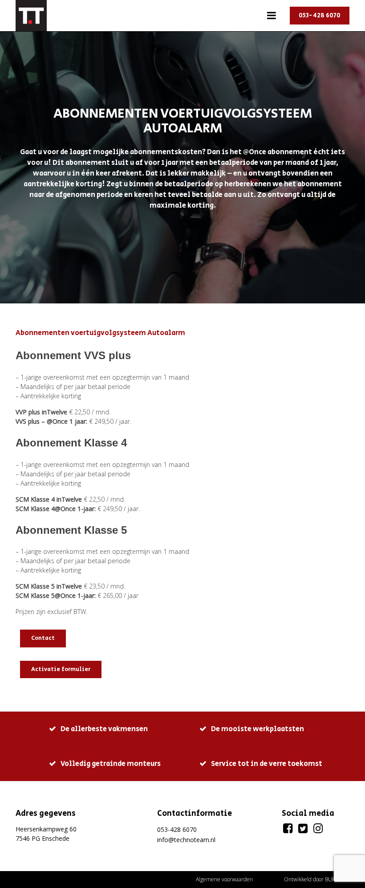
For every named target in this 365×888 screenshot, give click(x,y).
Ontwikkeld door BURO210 (316, 879)
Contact (43, 638)
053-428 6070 (320, 15)
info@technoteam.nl (186, 839)
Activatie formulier (60, 669)
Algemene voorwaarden (224, 879)
